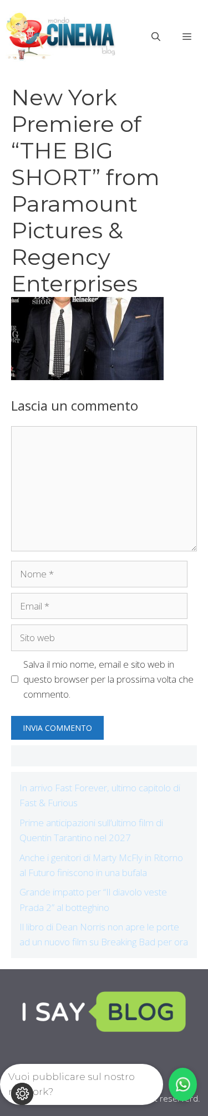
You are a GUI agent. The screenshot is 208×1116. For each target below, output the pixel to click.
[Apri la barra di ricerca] (155, 36)
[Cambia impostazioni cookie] (22, 1094)
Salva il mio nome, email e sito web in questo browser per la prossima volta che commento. (108, 679)
